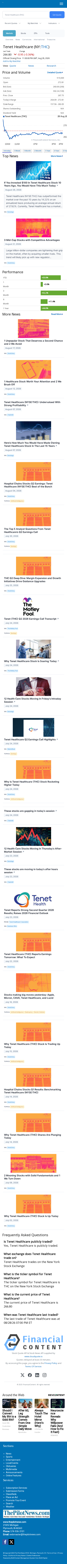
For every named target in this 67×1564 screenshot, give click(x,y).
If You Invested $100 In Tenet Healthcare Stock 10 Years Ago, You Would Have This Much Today (32, 184)
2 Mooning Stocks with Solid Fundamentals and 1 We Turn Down (32, 1177)
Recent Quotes (11, 23)
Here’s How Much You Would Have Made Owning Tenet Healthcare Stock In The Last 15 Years (32, 444)
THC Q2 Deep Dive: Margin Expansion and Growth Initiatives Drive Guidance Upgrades (32, 580)
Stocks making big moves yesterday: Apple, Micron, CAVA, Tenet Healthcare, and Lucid (29, 996)
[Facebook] (30, 1375)
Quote (13, 65)
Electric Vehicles (39, 1012)
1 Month (27, 150)
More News (56, 156)
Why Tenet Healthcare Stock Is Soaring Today (31, 661)
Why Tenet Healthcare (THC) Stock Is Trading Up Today (32, 1046)
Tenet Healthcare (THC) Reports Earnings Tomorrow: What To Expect (27, 956)
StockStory (11, 263)
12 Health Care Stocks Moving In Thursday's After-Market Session (33, 850)
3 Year (56, 150)
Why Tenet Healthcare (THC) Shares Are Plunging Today (32, 1136)
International (39, 39)
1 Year (47, 150)
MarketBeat (11, 749)
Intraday (7, 150)
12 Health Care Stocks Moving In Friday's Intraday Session (32, 700)
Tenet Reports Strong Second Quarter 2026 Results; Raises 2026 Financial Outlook (29, 912)
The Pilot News (20, 1553)
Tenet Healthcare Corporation (18, 922)
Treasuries (51, 39)
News (18, 39)
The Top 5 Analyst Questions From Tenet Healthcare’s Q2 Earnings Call (27, 530)
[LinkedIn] (37, 1375)
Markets (9, 33)
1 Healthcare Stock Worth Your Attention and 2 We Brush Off (32, 383)
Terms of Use (51, 1553)
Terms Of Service (33, 1366)
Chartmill (10, 415)
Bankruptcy (29, 1012)
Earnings (13, 546)
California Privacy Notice (17, 1555)
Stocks (23, 33)
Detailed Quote (54, 72)
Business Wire (12, 926)
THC (44, 46)
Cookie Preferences (33, 1555)
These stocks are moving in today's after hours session (31, 871)
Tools (47, 33)
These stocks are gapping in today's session (30, 810)
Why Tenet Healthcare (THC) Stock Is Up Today (31, 1216)
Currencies (26, 39)
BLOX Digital (43, 1558)
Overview (9, 39)
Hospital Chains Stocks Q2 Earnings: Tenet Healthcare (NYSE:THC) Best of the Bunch (28, 485)
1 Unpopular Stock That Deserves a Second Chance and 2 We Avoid (33, 342)
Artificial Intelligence (17, 501)
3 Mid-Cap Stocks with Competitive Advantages (32, 240)
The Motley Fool (12, 628)
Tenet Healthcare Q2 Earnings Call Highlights (31, 739)
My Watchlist (33, 23)
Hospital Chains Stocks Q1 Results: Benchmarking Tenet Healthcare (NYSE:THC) (32, 1091)
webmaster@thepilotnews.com (25, 1534)
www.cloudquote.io (33, 1356)
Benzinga (10, 212)
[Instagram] (44, 1375)
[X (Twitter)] (22, 1375)
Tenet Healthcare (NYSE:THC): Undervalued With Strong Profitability (32, 404)
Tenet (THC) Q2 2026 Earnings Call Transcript (31, 618)
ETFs (35, 33)
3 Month (37, 150)
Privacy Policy (50, 1363)
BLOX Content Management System (23, 1558)
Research (51, 65)
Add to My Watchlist (11, 61)
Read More (56, 314)
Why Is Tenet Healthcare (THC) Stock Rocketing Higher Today (31, 783)
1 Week (17, 150)
